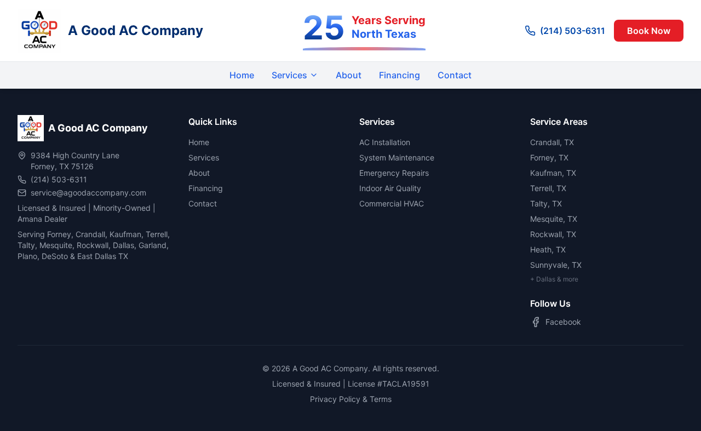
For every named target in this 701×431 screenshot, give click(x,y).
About (348, 75)
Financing (399, 75)
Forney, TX (549, 157)
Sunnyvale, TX (556, 264)
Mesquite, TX (553, 218)
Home (241, 75)
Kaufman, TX (553, 172)
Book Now (648, 30)
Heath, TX (548, 249)
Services (289, 75)
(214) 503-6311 (572, 30)
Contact (455, 75)
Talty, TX (546, 203)
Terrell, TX (548, 188)
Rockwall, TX (553, 234)
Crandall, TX (552, 142)
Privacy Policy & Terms (351, 399)
